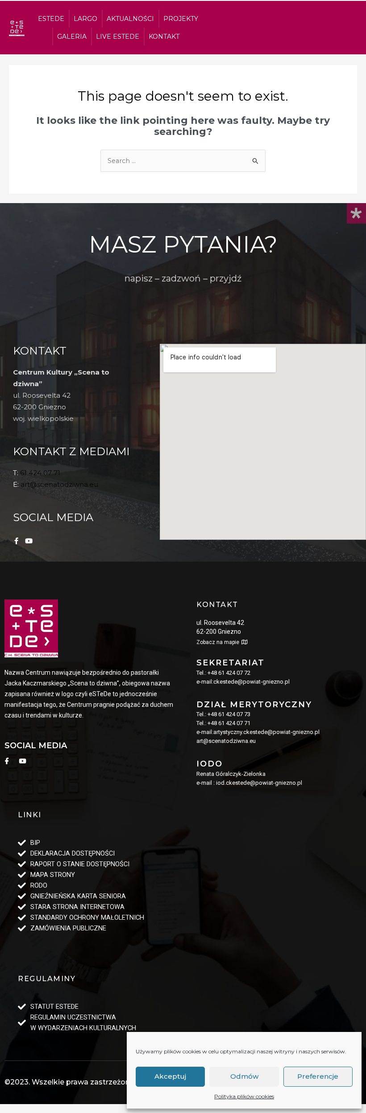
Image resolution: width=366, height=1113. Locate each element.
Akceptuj (170, 1076)
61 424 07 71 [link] (40, 473)
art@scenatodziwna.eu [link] (59, 484)
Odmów (244, 1076)
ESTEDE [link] (51, 19)
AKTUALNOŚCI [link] (130, 19)
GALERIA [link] (72, 37)
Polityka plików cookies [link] (244, 1096)
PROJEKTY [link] (180, 19)
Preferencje (317, 1076)
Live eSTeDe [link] (117, 37)
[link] (17, 27)
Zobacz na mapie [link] (217, 642)
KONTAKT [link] (164, 37)
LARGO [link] (85, 19)
